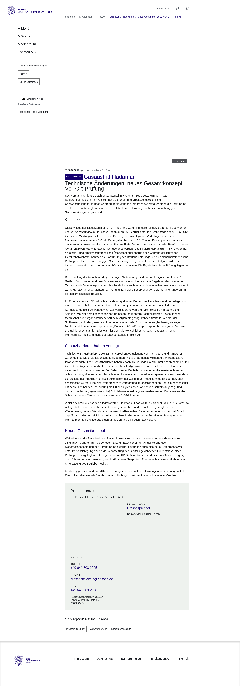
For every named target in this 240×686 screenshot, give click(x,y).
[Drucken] (106, 219)
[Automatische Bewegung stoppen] (19, 98)
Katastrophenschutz (121, 629)
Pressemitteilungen (75, 629)
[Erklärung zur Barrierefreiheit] (187, 8)
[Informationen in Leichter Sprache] (177, 8)
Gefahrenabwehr (98, 629)
